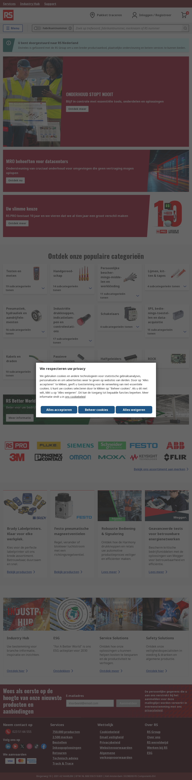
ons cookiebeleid (75, 396)
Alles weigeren (134, 410)
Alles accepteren (59, 410)
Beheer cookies (96, 410)
